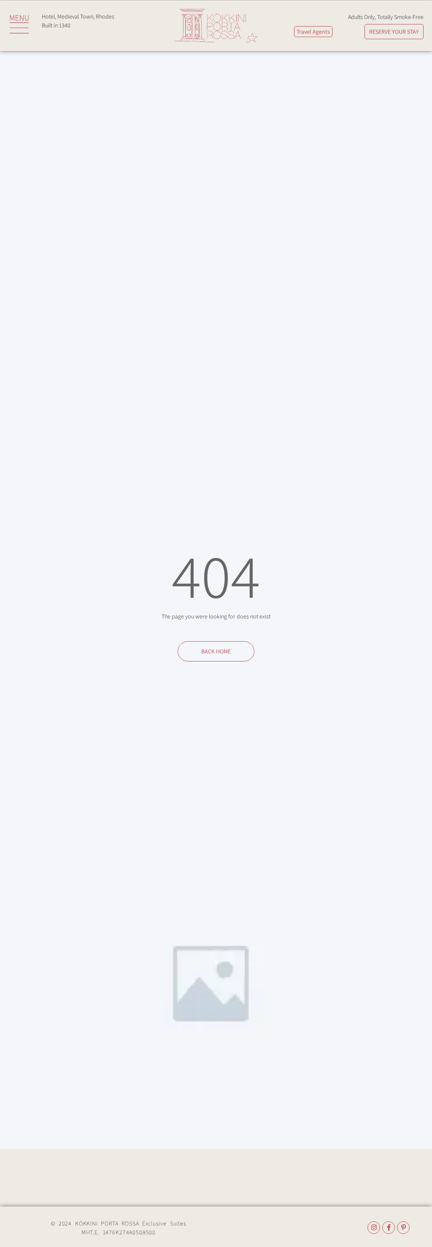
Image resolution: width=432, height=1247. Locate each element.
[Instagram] (373, 1227)
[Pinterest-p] (403, 1227)
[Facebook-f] (388, 1227)
